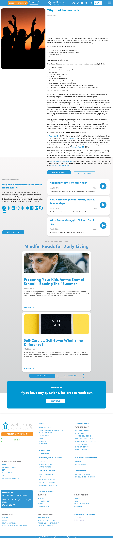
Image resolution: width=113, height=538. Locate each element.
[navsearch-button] (91, 3)
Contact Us (7, 492)
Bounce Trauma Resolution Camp (62, 161)
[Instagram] (78, 3)
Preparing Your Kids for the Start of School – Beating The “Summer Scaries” (54, 283)
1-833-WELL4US (21, 495)
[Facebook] (73, 3)
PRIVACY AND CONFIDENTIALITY (85, 514)
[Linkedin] (86, 3)
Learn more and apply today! (60, 165)
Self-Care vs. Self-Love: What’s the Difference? (53, 342)
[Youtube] (82, 3)
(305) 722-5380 (7, 495)
